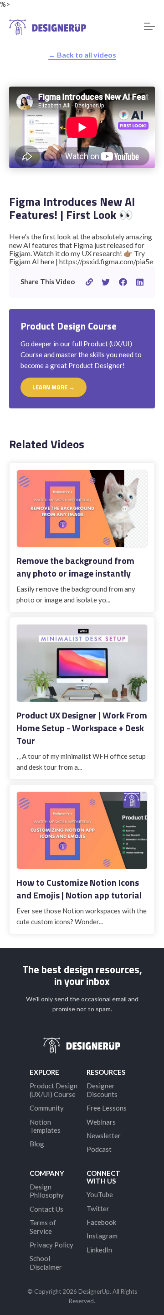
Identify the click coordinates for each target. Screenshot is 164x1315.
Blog (37, 1144)
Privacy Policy (51, 1245)
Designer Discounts (102, 1090)
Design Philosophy (47, 1191)
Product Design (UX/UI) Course (53, 1090)
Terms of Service (43, 1226)
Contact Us (46, 1209)
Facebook (101, 1222)
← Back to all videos (82, 54)
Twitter (98, 1208)
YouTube (100, 1194)
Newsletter (104, 1135)
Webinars (101, 1122)
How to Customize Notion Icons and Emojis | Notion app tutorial (79, 888)
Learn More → (53, 387)
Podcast (99, 1149)
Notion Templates (45, 1126)
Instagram (102, 1236)
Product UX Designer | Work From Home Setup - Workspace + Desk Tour (81, 727)
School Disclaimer (46, 1262)
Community (47, 1108)
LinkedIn (99, 1250)
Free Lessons (107, 1108)
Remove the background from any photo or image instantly (75, 566)
